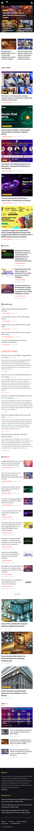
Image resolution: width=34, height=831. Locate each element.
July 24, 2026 (14, 746)
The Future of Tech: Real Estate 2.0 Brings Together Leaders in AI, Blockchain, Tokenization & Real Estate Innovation (16, 98)
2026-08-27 (15, 313)
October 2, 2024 (7, 663)
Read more (4, 789)
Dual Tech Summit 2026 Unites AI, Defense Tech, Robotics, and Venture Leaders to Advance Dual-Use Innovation (25, 55)
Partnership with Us (15, 823)
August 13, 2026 (8, 725)
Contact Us (11, 821)
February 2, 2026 (20, 265)
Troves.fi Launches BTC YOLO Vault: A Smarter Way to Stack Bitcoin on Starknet (16, 199)
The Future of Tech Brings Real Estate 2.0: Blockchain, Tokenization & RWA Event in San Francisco (16, 166)
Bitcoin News (10, 351)
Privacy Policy (4, 823)
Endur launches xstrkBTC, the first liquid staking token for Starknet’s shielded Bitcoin (15, 132)
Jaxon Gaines (6, 313)
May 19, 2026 (17, 467)
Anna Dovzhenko (7, 102)
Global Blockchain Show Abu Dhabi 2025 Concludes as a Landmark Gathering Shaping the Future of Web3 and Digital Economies (23, 290)
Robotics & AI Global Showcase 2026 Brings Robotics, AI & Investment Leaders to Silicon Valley (17, 721)
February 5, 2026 (18, 239)
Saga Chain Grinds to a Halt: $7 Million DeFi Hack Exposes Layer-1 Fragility (14, 15)
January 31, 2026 (7, 588)
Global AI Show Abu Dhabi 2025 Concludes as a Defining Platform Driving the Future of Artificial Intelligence (23, 273)
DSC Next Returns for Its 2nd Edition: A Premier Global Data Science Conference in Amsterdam (11, 582)
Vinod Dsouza (6, 329)
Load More (17, 594)
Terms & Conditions (21, 821)
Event (4, 92)
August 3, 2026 (15, 736)
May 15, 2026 (17, 102)
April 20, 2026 (17, 171)
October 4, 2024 (7, 628)
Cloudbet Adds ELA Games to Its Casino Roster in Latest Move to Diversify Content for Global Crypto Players (12, 463)
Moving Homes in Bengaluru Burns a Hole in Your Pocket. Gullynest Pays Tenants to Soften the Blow (8, 55)
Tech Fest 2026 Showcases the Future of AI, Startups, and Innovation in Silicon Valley (21, 731)
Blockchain (6, 620)
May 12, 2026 (17, 136)
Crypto (5, 10)
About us (3, 821)
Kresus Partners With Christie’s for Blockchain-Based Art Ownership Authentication (13, 658)
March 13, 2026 (18, 203)
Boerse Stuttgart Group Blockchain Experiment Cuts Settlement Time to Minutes (14, 693)
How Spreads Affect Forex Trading (24, 29)
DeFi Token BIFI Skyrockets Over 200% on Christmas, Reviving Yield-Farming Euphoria (9, 26)
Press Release (7, 126)
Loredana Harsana (8, 337)
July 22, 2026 (14, 757)
